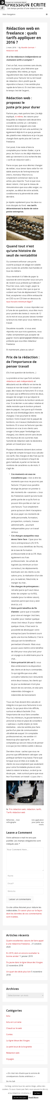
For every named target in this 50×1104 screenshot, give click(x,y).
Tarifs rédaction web (15, 812)
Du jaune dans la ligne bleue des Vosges (24, 962)
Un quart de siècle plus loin (18, 971)
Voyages (10, 1059)
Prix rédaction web (17, 809)
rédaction (31, 809)
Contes (9, 1034)
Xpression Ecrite (25, 4)
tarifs (38, 809)
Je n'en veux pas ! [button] (20, 1097)
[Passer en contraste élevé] (2, 2)
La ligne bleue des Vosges (18, 1040)
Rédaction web (12, 50)
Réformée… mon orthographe (13, 821)
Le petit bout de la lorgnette (19, 1046)
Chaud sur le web (14, 1028)
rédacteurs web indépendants (19, 381)
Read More (33, 1097)
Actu (8, 1016)
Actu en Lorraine (13, 1022)
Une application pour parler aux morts (38, 822)
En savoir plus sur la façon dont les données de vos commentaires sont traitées (24, 913)
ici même (19, 116)
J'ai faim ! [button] (37, 1093)
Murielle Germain (27, 47)
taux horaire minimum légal (19, 301)
